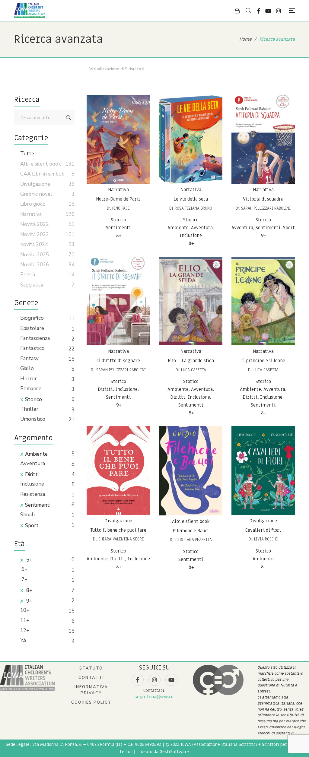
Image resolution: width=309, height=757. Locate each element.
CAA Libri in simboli (42, 173)
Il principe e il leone (263, 361)
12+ (24, 630)
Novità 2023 (34, 234)
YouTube (268, 11)
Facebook (258, 11)
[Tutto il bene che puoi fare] (118, 470)
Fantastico (32, 348)
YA (23, 640)
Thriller (29, 409)
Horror (28, 378)
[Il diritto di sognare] (118, 301)
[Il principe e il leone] (263, 301)
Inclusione (32, 483)
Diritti (32, 474)
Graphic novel (36, 194)
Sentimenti (37, 505)
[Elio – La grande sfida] (190, 301)
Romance (30, 388)
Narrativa (118, 190)
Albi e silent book (191, 521)
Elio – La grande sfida (191, 361)
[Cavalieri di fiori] (263, 470)
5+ (28, 559)
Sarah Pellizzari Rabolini (266, 208)
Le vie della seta (191, 199)
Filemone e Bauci (191, 531)
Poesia (27, 274)
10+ (24, 610)
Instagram (278, 11)
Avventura (32, 463)
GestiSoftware (174, 752)
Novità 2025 (34, 254)
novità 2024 (34, 244)
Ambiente (36, 454)
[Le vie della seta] (190, 139)
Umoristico (32, 419)
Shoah (27, 514)
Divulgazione (118, 521)
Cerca (68, 117)
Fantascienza (35, 338)
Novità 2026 (34, 264)
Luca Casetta (193, 369)
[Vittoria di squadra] (263, 139)
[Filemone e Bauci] (190, 470)
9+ (28, 600)
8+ (28, 590)
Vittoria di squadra (263, 199)
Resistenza (32, 494)
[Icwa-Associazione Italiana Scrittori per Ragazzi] (29, 10)
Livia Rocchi (266, 539)
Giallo (27, 368)
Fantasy (29, 358)
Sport (32, 525)
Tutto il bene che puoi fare (118, 530)
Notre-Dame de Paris (118, 199)
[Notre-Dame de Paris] (118, 139)
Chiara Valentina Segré (121, 539)
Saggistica (31, 284)
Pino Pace (121, 208)
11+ (24, 620)
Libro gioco (33, 204)
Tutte (27, 153)
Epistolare (32, 328)
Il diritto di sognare (118, 361)
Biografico (32, 318)
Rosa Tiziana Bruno (193, 208)
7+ (23, 579)
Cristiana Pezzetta (193, 539)
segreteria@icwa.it (154, 696)
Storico (33, 399)
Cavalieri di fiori (263, 530)
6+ (23, 569)
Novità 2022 (34, 224)
